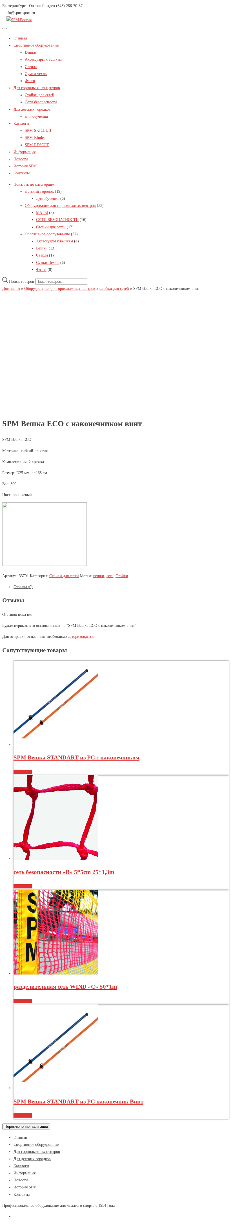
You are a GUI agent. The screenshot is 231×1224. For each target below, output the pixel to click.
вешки (98, 576)
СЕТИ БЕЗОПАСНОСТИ (57, 220)
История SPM (25, 166)
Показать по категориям (34, 184)
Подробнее (23, 772)
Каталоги (21, 123)
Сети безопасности (41, 102)
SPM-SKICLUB (38, 130)
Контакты (22, 173)
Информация (24, 152)
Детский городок (39, 191)
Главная (20, 38)
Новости (21, 159)
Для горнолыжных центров (37, 88)
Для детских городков (32, 109)
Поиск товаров (21, 281)
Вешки (30, 52)
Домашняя (11, 288)
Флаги (30, 81)
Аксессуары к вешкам (43, 59)
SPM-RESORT (37, 145)
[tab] (121, 586)
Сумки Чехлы (47, 262)
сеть (109, 576)
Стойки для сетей (39, 95)
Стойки (121, 576)
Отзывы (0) (23, 587)
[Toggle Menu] (4, 28)
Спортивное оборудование (36, 45)
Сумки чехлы (36, 74)
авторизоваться (81, 636)
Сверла (31, 67)
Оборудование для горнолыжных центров (60, 205)
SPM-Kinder (35, 137)
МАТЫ (42, 213)
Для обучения (36, 116)
